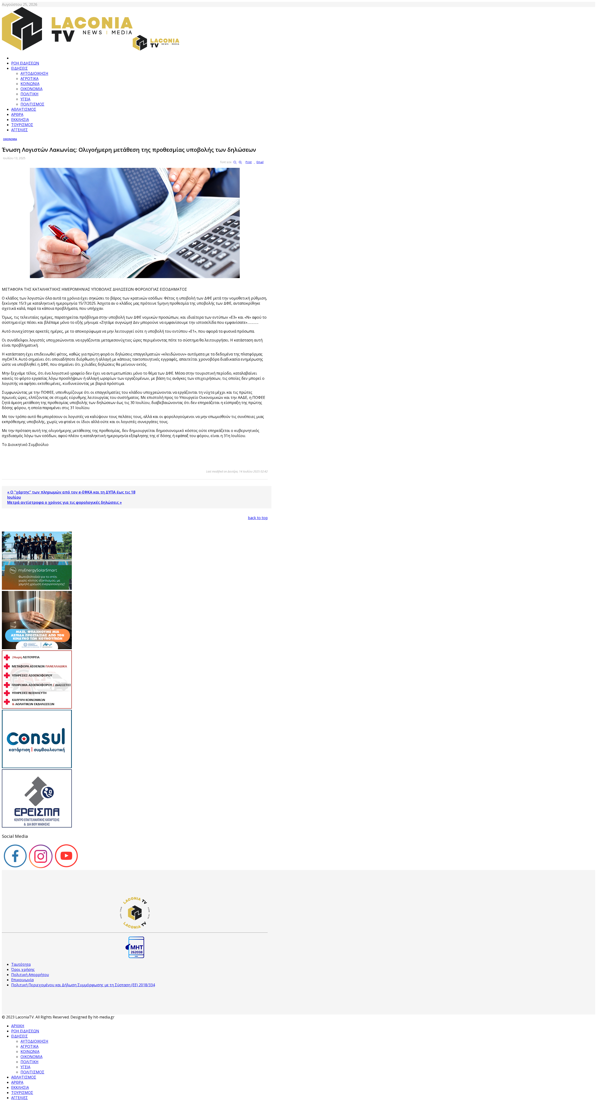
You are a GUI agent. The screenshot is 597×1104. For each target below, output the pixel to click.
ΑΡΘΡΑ (17, 114)
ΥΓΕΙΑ (25, 99)
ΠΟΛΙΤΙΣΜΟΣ (32, 104)
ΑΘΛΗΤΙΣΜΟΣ (23, 109)
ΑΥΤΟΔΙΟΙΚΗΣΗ (34, 73)
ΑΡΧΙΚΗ (17, 1025)
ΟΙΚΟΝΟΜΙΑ (31, 88)
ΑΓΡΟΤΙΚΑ (29, 78)
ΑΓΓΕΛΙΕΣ (19, 129)
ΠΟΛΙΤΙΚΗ (29, 94)
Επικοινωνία (22, 979)
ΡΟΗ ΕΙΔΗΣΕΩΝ (25, 63)
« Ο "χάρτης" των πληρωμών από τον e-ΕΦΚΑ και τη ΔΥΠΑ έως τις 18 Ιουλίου (71, 495)
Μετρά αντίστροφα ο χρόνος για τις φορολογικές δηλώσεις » (64, 502)
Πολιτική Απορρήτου (30, 974)
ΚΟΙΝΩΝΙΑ (30, 83)
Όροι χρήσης (23, 969)
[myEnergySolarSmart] (37, 588)
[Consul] (37, 766)
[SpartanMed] (37, 707)
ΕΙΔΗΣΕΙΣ (19, 68)
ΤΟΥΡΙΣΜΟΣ (22, 124)
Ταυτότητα (21, 964)
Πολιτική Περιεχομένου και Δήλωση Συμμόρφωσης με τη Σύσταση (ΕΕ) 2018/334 (83, 984)
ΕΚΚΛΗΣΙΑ (20, 119)
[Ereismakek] (37, 826)
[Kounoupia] (37, 647)
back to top (258, 517)
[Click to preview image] (135, 276)
